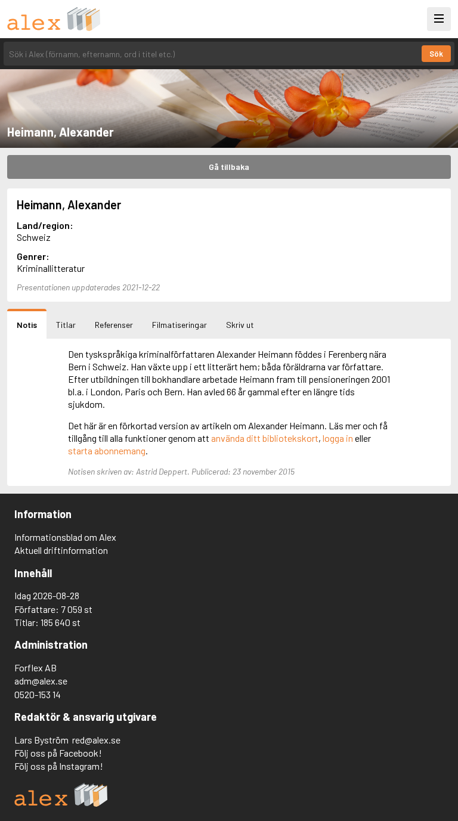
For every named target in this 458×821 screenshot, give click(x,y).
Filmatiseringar (179, 325)
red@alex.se (96, 739)
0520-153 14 (37, 694)
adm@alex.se (40, 680)
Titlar (66, 325)
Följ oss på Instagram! (58, 766)
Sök (436, 53)
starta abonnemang (107, 450)
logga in (338, 438)
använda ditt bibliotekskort (264, 438)
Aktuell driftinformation (61, 550)
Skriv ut (240, 325)
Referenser (114, 325)
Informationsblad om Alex (65, 537)
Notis (27, 325)
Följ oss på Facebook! (58, 752)
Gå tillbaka (229, 167)
